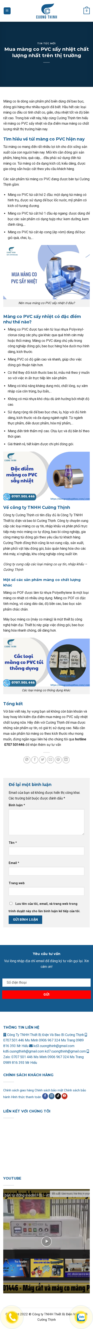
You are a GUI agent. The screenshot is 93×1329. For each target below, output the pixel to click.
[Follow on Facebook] (45, 1096)
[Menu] (7, 11)
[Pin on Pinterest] (58, 759)
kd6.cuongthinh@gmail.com (24, 1051)
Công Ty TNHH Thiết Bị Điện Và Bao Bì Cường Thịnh (45, 1035)
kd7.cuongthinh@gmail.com (65, 1051)
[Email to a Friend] (50, 759)
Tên (13, 843)
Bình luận (17, 805)
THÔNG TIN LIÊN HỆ (21, 1027)
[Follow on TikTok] (58, 1096)
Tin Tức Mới (46, 43)
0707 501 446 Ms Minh (29, 1057)
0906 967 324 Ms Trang (57, 1040)
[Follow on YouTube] (64, 1096)
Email (14, 863)
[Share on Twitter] (42, 759)
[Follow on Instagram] (52, 1096)
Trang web (17, 883)
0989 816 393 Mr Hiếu (20, 1063)
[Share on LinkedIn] (66, 759)
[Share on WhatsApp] (26, 759)
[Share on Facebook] (34, 759)
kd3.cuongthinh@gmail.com (53, 1046)
